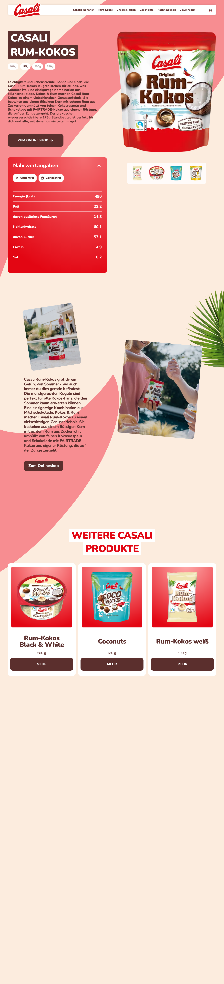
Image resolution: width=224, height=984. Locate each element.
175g (25, 66)
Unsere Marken (126, 9)
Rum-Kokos (105, 9)
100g (13, 66)
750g (50, 66)
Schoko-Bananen (83, 9)
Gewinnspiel (187, 10)
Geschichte (146, 10)
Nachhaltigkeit (166, 10)
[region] (112, 619)
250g (37, 66)
